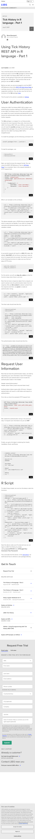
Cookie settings (17, 836)
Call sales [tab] (13, 650)
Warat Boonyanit (12, 35)
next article (25, 555)
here (19, 93)
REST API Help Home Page (23, 87)
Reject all (17, 831)
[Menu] (32, 4)
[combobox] (17, 661)
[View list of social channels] (31, 29)
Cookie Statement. (23, 823)
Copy (31, 144)
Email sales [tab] (4, 650)
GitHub (27, 97)
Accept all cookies (17, 827)
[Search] (29, 4)
